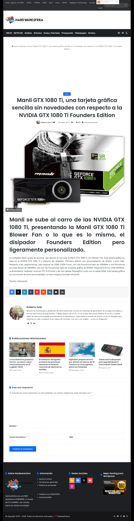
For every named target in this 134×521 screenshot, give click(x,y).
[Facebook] (12, 292)
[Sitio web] (28, 323)
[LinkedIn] (24, 292)
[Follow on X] (52, 122)
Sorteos (91, 33)
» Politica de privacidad (46, 485)
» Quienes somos (44, 479)
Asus (57, 3)
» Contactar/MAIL (44, 497)
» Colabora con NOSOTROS (48, 494)
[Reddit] (43, 292)
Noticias (22, 46)
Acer (51, 3)
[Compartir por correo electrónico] (56, 292)
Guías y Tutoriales (52, 33)
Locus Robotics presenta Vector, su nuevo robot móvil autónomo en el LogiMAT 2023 (21, 363)
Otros (29, 46)
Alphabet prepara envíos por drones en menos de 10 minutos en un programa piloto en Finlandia (81, 363)
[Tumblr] (31, 292)
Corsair (92, 3)
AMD (44, 3)
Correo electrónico (18, 437)
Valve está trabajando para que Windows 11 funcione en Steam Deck (110, 362)
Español (104, 2)
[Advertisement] (67, 71)
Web (71, 437)
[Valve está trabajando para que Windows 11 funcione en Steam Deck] (112, 349)
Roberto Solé (46, 122)
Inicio (15, 46)
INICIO (9, 33)
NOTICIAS (18, 33)
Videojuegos (80, 33)
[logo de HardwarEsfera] (24, 20)
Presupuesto (67, 33)
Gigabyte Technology (78, 3)
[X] (18, 292)
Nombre (13, 426)
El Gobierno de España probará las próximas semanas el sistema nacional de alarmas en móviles (50, 364)
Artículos (38, 33)
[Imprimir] (62, 292)
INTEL (29, 3)
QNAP (64, 3)
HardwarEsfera (64, 516)
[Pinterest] (37, 292)
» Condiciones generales (47, 482)
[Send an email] (54, 122)
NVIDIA (37, 3)
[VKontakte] (49, 292)
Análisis (28, 33)
